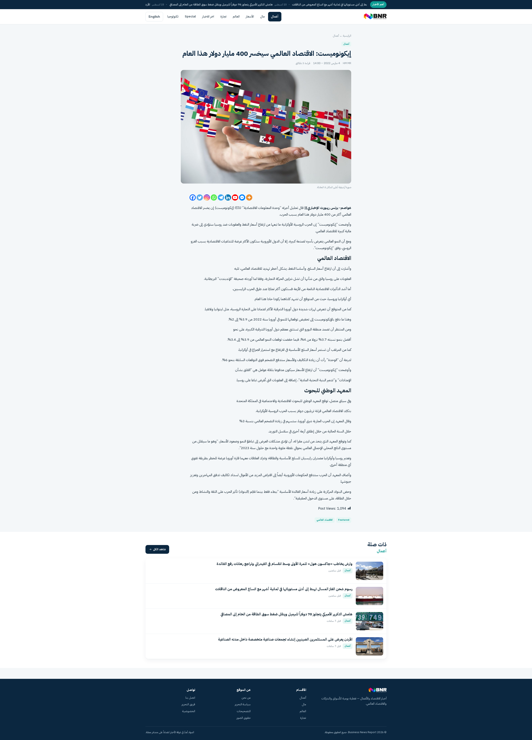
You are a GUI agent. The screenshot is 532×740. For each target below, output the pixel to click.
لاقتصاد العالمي (251, 268)
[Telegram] (221, 197)
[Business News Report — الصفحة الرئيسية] (375, 17)
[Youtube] (235, 197)
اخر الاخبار (208, 16)
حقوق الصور (243, 718)
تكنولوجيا (173, 16)
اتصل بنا (190, 697)
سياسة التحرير (243, 704)
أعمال (274, 16)
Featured (343, 520)
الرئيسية (347, 36)
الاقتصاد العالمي (324, 520)
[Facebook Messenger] (242, 197)
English (154, 17)
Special (190, 16)
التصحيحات (244, 711)
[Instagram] (207, 197)
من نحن (246, 697)
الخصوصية (188, 711)
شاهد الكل (159, 549)
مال (262, 16)
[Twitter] (200, 197)
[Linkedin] (228, 197)
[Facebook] (193, 197)
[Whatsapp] (214, 197)
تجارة (223, 16)
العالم (236, 16)
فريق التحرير (188, 704)
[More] (249, 197)
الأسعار (250, 16)
